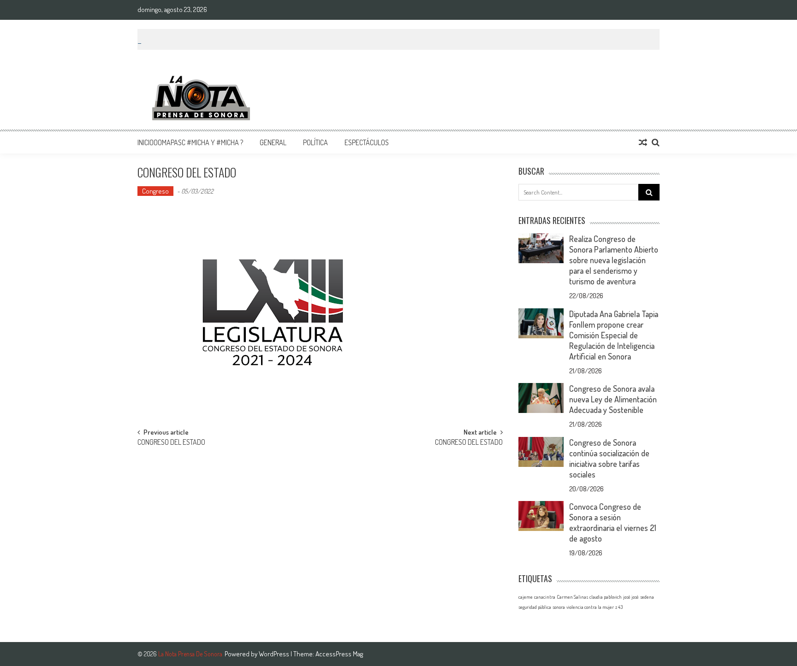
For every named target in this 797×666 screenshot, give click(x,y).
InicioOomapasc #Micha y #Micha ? (190, 142)
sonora (559, 607)
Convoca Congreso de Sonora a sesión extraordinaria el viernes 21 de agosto (612, 522)
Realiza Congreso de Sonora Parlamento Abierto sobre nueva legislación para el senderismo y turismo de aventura (613, 260)
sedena (647, 597)
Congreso (155, 191)
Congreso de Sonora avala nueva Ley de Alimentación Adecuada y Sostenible (613, 399)
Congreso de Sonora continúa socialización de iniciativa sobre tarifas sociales (609, 458)
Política (315, 142)
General (273, 142)
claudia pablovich (605, 597)
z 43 (619, 607)
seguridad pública (534, 607)
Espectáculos (367, 142)
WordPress (275, 653)
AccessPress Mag (339, 653)
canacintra (544, 597)
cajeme (525, 597)
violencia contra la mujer (590, 607)
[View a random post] (643, 142)
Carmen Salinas (572, 597)
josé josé (631, 597)
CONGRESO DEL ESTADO (171, 443)
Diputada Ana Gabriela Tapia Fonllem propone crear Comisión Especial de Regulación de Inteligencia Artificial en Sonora (613, 335)
